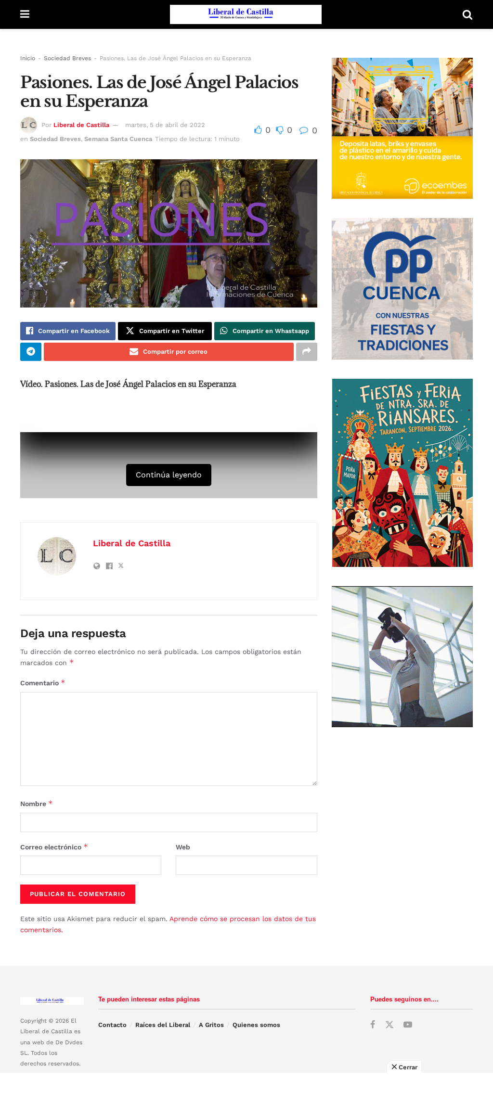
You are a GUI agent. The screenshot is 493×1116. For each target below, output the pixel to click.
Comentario (42, 682)
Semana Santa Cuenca (118, 138)
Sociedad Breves (67, 58)
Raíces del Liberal (162, 1024)
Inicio (27, 58)
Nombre (36, 803)
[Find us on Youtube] (407, 1025)
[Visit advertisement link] (402, 128)
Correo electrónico (54, 846)
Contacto (112, 1024)
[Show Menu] (24, 14)
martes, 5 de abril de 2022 (165, 124)
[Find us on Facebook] (372, 1025)
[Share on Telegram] (30, 352)
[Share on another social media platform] (306, 352)
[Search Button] (467, 14)
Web (183, 847)
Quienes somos (256, 1024)
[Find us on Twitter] (389, 1025)
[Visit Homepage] (246, 14)
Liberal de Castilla (81, 124)
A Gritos (211, 1024)
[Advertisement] (246, 1094)
